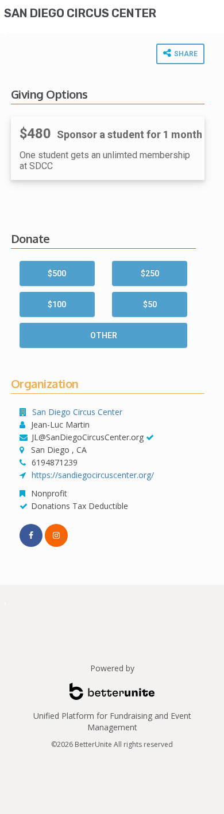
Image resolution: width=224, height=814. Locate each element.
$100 (57, 304)
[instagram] (56, 535)
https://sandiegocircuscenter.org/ (93, 474)
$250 (150, 273)
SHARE (185, 54)
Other (103, 335)
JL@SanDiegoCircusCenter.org (88, 437)
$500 (57, 273)
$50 (150, 304)
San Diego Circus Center (80, 13)
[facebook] (31, 535)
